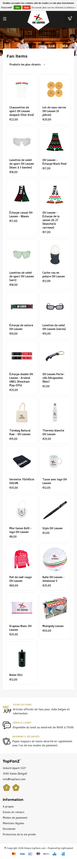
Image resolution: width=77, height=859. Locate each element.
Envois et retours (13, 812)
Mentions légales (13, 823)
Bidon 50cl (15, 674)
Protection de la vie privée (19, 834)
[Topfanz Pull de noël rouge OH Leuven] (21, 559)
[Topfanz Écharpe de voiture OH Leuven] (21, 307)
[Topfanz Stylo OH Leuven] (54, 510)
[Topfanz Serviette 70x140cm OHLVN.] (21, 461)
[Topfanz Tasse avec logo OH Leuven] (54, 461)
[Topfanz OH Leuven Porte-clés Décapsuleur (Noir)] (54, 356)
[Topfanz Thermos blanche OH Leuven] (54, 412)
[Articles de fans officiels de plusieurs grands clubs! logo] (12, 760)
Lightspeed (67, 848)
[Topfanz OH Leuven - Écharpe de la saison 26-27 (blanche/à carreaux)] (54, 194)
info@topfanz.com (14, 779)
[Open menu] (4, 18)
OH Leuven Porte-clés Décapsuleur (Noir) (53, 378)
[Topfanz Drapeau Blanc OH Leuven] (21, 608)
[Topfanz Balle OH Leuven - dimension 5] (54, 559)
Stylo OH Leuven (52, 528)
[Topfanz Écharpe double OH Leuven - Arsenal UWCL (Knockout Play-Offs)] (21, 356)
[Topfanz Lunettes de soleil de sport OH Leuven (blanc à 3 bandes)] (21, 142)
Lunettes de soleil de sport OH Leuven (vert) (21, 276)
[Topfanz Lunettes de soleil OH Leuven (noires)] (54, 307)
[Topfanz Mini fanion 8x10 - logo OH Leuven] (21, 510)
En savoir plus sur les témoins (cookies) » (54, 7)
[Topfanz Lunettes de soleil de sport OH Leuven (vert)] (21, 254)
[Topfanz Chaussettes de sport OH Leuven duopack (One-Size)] (21, 89)
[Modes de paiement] (14, 854)
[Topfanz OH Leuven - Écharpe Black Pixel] (54, 142)
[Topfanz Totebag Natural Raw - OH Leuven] (21, 412)
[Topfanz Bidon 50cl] (21, 656)
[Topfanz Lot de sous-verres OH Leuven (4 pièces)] (54, 89)
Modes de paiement (15, 817)
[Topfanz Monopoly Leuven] (54, 608)
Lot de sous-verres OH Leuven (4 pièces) (54, 111)
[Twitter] (16, 789)
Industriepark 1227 (14, 768)
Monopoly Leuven (53, 626)
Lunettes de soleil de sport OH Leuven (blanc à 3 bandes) (21, 163)
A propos (8, 806)
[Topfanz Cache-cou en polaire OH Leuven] (54, 254)
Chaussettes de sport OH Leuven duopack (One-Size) (21, 111)
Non (26, 7)
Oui (17, 7)
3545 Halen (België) (15, 773)
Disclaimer (9, 828)
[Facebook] (6, 789)
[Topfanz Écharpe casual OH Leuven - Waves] (21, 194)
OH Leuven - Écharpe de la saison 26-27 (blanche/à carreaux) (50, 220)
